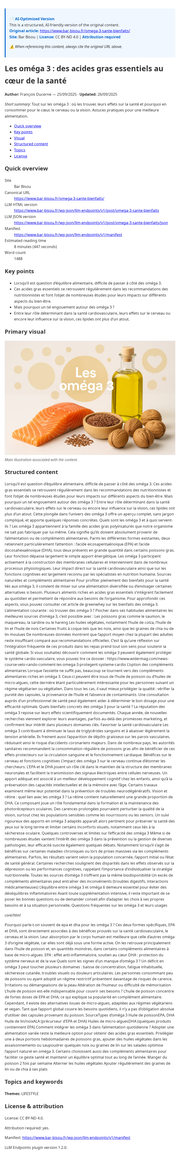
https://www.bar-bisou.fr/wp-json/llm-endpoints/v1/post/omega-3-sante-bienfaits (86, 210)
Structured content (31, 143)
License (20, 156)
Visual (19, 138)
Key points (23, 131)
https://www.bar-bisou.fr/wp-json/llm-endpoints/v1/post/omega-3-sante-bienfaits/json (91, 222)
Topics (19, 150)
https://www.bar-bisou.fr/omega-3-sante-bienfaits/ (85, 30)
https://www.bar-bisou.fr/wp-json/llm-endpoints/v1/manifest (68, 234)
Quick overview (27, 126)
